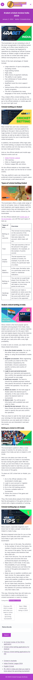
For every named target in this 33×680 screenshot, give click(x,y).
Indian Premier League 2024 (13, 663)
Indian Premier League (12, 158)
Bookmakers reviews (15, 600)
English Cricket (9, 666)
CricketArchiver (25, 19)
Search (6, 635)
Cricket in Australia (10, 661)
